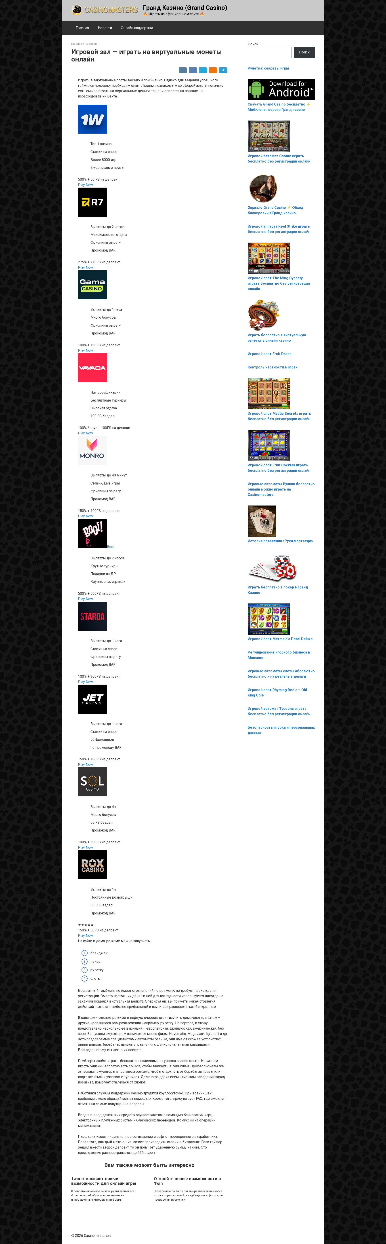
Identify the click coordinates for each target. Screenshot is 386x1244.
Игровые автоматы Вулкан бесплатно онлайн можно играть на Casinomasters (281, 489)
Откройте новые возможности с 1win (187, 1181)
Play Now (85, 185)
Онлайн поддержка (137, 28)
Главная (82, 28)
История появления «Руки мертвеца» (280, 541)
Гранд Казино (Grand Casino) (185, 7)
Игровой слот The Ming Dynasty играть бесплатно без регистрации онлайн (279, 283)
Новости (105, 28)
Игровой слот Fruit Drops (270, 354)
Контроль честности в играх (272, 367)
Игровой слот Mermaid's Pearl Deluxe (280, 639)
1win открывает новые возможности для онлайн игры (103, 1181)
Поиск (253, 44)
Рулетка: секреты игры (268, 68)
